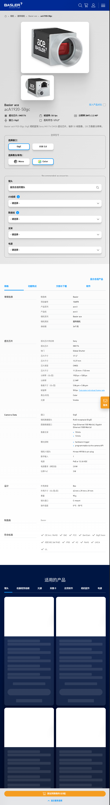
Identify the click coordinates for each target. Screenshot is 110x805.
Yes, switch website (30, 407)
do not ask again (25, 418)
